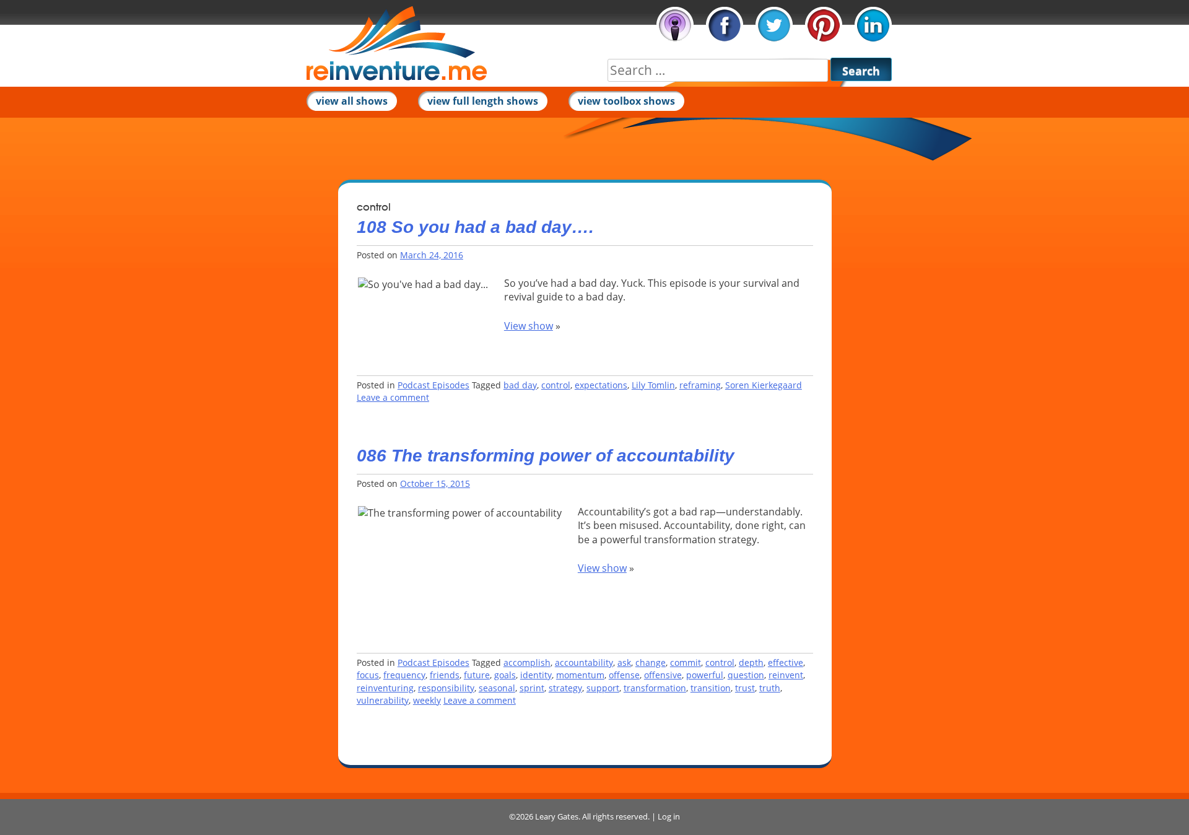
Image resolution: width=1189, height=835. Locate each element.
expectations (601, 385)
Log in (669, 816)
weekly (427, 700)
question (746, 675)
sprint (532, 688)
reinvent (786, 675)
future (477, 675)
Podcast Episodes (433, 385)
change (650, 662)
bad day (520, 385)
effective (785, 662)
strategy (565, 688)
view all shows (352, 101)
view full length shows (482, 101)
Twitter (774, 25)
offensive (663, 675)
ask (624, 662)
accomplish (527, 662)
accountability (584, 662)
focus (368, 675)
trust (745, 688)
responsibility (446, 688)
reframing (700, 385)
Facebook (724, 25)
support (602, 688)
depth (751, 662)
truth (769, 688)
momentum (580, 675)
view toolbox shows (626, 101)
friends (444, 675)
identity (536, 675)
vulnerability (383, 700)
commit (685, 662)
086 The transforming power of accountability (545, 455)
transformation (655, 688)
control (555, 385)
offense (624, 675)
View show (528, 326)
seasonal (497, 688)
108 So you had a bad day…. (475, 227)
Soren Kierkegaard (763, 385)
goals (505, 675)
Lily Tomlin (653, 385)
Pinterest (824, 25)
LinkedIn (873, 25)
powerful (704, 675)
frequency (404, 675)
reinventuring (385, 688)
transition (710, 688)
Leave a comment (393, 397)
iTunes (675, 25)
